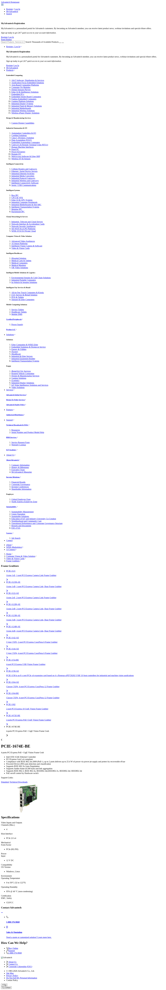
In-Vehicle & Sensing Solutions (24, 282)
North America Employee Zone (24, 502)
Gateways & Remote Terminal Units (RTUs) (29, 145)
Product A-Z (11, 330)
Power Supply (17, 324)
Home (8, 554)
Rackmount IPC (18, 212)
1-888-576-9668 (15, 953)
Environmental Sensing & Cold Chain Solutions (31, 278)
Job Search (15, 538)
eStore (8, 545)
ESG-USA (15, 528)
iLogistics (15, 380)
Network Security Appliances (23, 226)
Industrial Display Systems (22, 104)
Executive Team (18, 470)
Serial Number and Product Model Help (27, 432)
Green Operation (18, 514)
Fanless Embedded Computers (23, 99)
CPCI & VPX (17, 198)
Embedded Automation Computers (25, 142)
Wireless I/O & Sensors (20, 159)
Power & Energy (18, 152)
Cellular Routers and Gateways (24, 169)
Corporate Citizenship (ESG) (20, 966)
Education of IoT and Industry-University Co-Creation (33, 519)
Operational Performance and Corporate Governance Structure (37, 523)
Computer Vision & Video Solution (20, 556)
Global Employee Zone (21, 499)
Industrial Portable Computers (23, 280)
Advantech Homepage (10, 2)
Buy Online (13, 948)
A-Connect (10, 549)
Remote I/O (16, 154)
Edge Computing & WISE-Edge (24, 345)
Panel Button (6, 39)
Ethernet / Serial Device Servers (24, 171)
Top (5, 985)
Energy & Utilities (18, 349)
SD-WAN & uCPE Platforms (23, 229)
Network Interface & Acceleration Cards (27, 224)
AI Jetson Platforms (19, 243)
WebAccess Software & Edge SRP (25, 156)
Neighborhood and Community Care (26, 521)
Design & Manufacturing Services (25, 376)
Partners (9, 410)
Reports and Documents (21, 526)
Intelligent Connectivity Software (25, 183)
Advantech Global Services (16, 395)
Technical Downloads (18, 782)
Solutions (10, 334)
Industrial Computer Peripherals (24, 202)
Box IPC (15, 195)
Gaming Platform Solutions (22, 101)
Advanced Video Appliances (23, 241)
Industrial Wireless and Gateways (25, 180)
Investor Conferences (20, 487)
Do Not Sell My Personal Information (21, 978)
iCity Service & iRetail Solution (24, 295)
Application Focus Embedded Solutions (27, 83)
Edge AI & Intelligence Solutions (25, 92)
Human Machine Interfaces (22, 147)
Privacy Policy (12, 975)
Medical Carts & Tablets (21, 261)
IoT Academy (11, 450)
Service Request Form (20, 442)
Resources (15, 430)
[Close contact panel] (2, 913)
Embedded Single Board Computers (26, 97)
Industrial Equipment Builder (23, 359)
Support (9, 420)
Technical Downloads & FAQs (17, 425)
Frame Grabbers (12, 561)
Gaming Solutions (18, 378)
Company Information (20, 465)
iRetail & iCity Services (21, 371)
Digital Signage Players (21, 90)
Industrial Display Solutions (22, 383)
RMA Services (11, 437)
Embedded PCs (17, 94)
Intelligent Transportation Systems (25, 207)
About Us (10, 455)
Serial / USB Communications (23, 185)
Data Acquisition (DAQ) (21, 140)
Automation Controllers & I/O (23, 133)
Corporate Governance (20, 484)
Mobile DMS (16, 314)
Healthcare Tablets (19, 312)
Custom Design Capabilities (22, 123)
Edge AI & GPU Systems (21, 200)
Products (9, 70)
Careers (9, 533)
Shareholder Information (21, 489)
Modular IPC (16, 209)
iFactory (14, 352)
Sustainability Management (22, 512)
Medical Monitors (18, 265)
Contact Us (13, 964)
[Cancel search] (63, 42)
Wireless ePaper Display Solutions (25, 113)
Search (9, 14)
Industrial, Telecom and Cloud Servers (27, 222)
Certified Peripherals (14, 319)
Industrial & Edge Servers (22, 356)
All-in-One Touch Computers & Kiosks (27, 292)
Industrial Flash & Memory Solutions (26, 106)
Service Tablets (17, 310)
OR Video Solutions (19, 268)
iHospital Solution (18, 258)
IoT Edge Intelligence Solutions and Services (29, 385)
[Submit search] (60, 42)
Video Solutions (18, 387)
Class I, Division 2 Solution (22, 138)
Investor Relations (13, 477)
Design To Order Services (15, 400)
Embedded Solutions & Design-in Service (28, 347)
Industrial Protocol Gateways (23, 178)
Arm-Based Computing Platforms (25, 85)
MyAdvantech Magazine (21, 472)
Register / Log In (13, 47)
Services (9, 390)
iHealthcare (16, 354)
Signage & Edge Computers (22, 299)
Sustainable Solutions (20, 516)
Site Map (10, 973)
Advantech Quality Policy (15, 405)
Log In (17, 9)
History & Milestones (20, 467)
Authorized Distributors (15, 415)
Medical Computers (19, 263)
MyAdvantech (12, 11)
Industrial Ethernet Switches (22, 173)
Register (9, 9)
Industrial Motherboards (21, 108)
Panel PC (15, 149)
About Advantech (12, 460)
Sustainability (11, 507)
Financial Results (18, 482)
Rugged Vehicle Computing (22, 373)
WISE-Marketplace (14, 547)
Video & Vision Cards (20, 248)
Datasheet (5, 782)
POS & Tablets (17, 297)
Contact (9, 540)
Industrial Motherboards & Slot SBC (26, 205)
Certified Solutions (19, 135)
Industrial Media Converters (22, 176)
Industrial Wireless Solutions (23, 111)
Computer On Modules (20, 87)
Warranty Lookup (18, 445)
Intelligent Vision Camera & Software (26, 246)
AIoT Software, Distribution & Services (27, 80)
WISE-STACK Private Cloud (23, 231)
